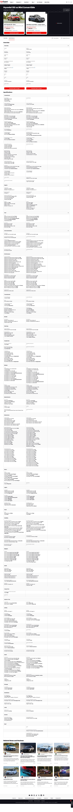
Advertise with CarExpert (29, 798)
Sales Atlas (47, 2)
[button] (14, 23)
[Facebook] (31, 795)
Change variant (14, 30)
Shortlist (26, 2)
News (11, 2)
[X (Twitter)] (38, 795)
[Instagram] (34, 795)
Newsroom (20, 798)
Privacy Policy (30, 800)
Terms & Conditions (37, 800)
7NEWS (51, 798)
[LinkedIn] (41, 795)
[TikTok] (36, 795)
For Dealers (39, 798)
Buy (33, 2)
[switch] (52, 38)
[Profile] (71, 2)
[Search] (69, 2)
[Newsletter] (67, 2)
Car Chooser (39, 2)
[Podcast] (43, 795)
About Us (14, 798)
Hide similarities (56, 38)
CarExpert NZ (58, 798)
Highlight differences (66, 38)
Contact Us (46, 798)
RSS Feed (43, 800)
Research (18, 2)
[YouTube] (29, 795)
